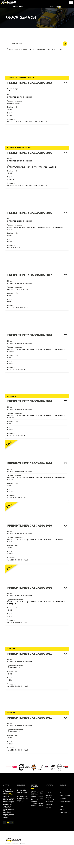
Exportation (53, 6)
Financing (62, 798)
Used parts (48, 804)
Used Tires (48, 807)
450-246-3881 (21, 790)
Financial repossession (65, 801)
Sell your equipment (65, 795)
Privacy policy (63, 812)
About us (62, 803)
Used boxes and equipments (50, 800)
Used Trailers (49, 792)
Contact (62, 792)
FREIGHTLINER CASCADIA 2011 (29, 653)
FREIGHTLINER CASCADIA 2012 (29, 82)
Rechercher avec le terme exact (18, 49)
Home (61, 790)
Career (61, 806)
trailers (11, 794)
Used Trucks (49, 790)
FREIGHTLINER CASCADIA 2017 (29, 275)
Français (62, 809)
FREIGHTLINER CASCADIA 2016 (29, 152)
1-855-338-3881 (18, 6)
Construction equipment (49, 796)
